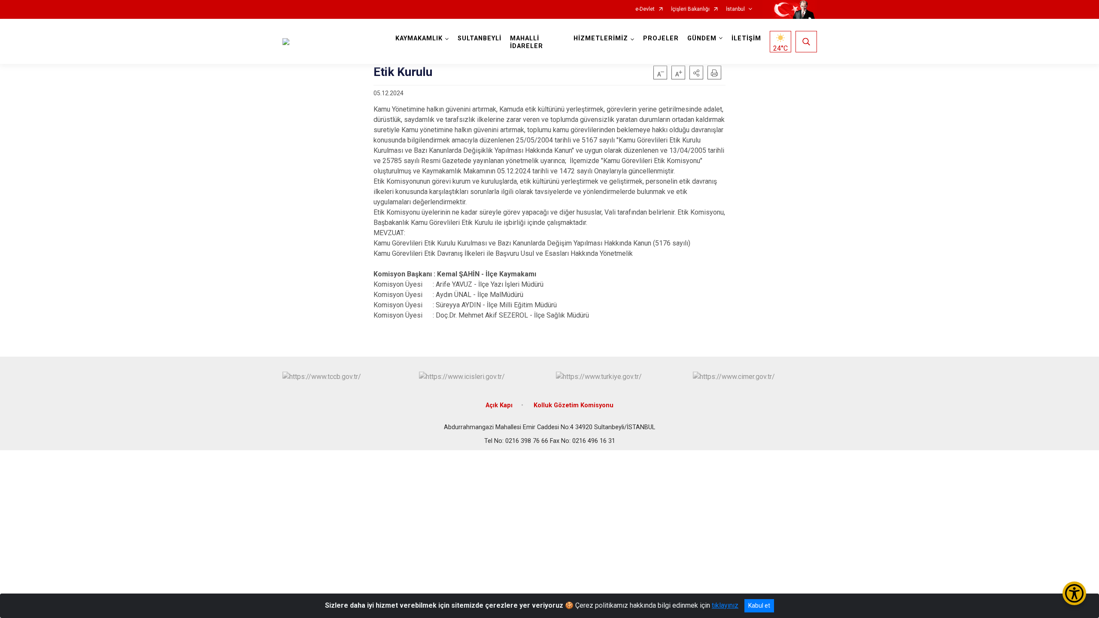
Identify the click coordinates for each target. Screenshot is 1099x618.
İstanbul (735, 9)
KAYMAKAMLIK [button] (419, 38)
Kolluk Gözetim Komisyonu (573, 405)
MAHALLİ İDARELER (526, 42)
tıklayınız (725, 605)
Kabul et (759, 605)
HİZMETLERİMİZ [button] (601, 38)
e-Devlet (645, 9)
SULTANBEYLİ (479, 38)
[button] (696, 72)
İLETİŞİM (746, 38)
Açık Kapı (499, 405)
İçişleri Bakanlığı (690, 9)
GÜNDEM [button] (701, 38)
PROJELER (661, 38)
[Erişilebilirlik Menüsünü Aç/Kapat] (1074, 593)
